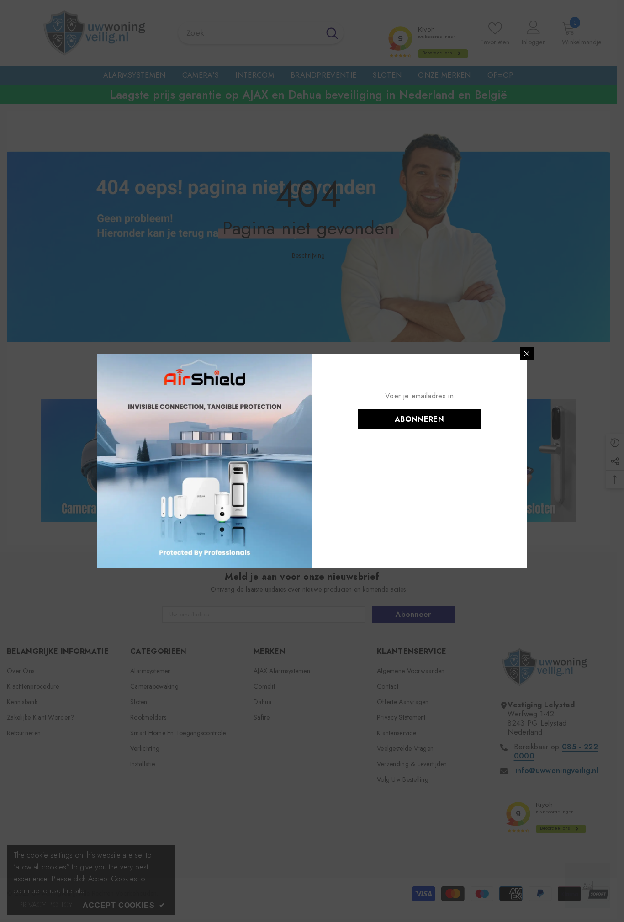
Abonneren (419, 419)
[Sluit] (527, 353)
